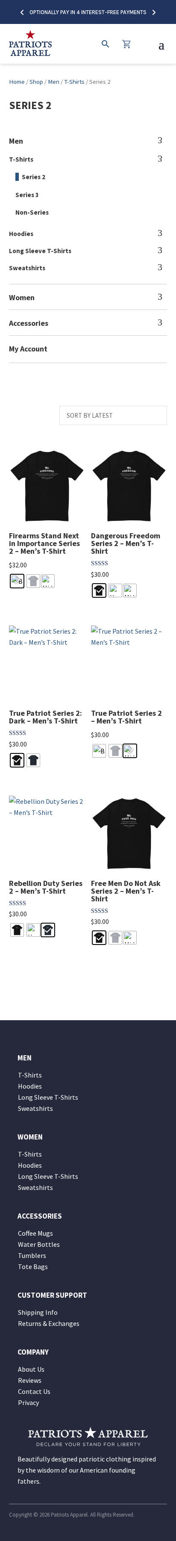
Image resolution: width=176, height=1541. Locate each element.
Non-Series (32, 212)
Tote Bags (33, 1266)
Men (53, 82)
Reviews (29, 1380)
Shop (36, 82)
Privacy (28, 1402)
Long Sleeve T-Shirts (40, 251)
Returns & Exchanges (48, 1323)
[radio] (17, 581)
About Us (31, 1369)
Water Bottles (39, 1244)
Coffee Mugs (35, 1233)
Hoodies (21, 234)
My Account (28, 349)
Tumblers (32, 1255)
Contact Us (34, 1391)
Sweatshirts (27, 268)
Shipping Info (38, 1312)
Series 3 (27, 195)
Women (22, 297)
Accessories (28, 323)
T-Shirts (74, 82)
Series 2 (33, 177)
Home (17, 82)
